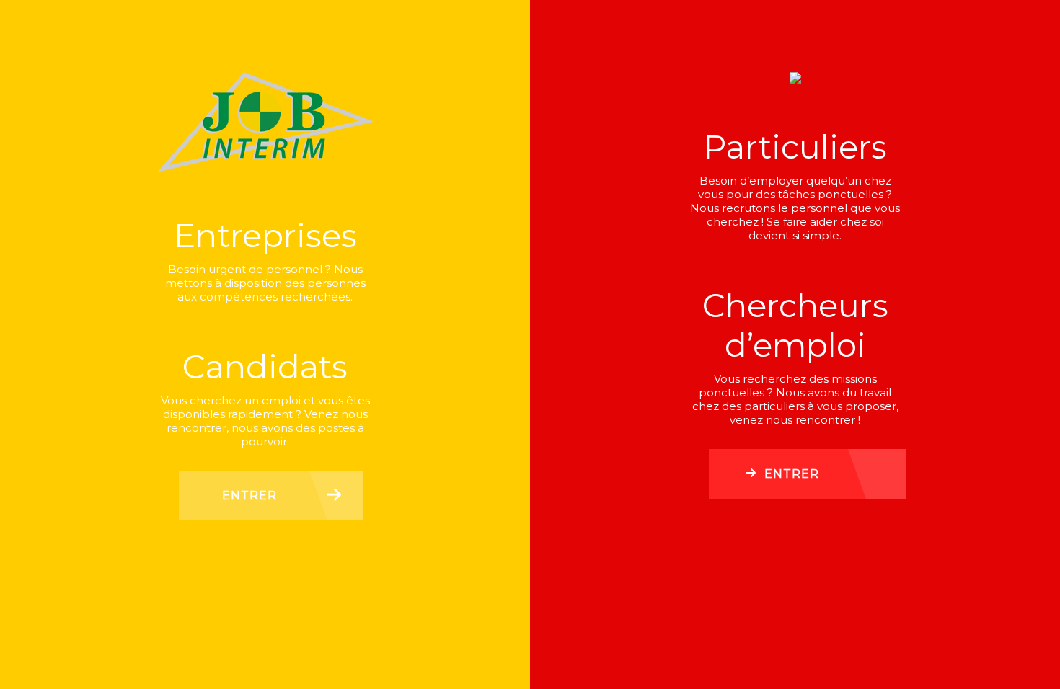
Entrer (249, 495)
